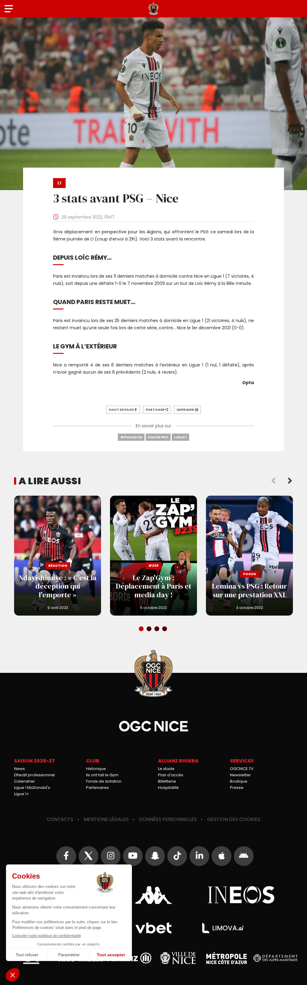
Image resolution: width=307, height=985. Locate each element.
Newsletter (240, 775)
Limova (222, 928)
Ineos (241, 895)
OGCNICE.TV (242, 769)
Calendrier (24, 781)
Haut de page (121, 409)
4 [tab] (165, 629)
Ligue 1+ (21, 794)
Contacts (60, 819)
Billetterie (167, 781)
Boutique (238, 781)
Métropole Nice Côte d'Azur (226, 958)
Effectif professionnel (34, 775)
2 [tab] (150, 629)
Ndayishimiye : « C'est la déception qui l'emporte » (57, 556)
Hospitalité (168, 787)
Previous (273, 481)
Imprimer (186, 409)
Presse (236, 787)
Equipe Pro (158, 437)
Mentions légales (106, 819)
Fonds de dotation (103, 781)
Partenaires (97, 787)
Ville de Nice (178, 958)
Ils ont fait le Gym (102, 775)
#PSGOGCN (131, 437)
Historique (96, 769)
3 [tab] (157, 629)
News (19, 769)
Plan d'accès (170, 775)
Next (290, 481)
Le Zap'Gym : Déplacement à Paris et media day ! (153, 556)
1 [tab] (142, 629)
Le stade (166, 769)
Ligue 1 (180, 437)
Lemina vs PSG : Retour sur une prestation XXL (249, 556)
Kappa (153, 895)
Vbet (153, 927)
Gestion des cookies (233, 819)
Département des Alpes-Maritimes (275, 958)
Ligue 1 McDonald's (32, 787)
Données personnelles (168, 819)
